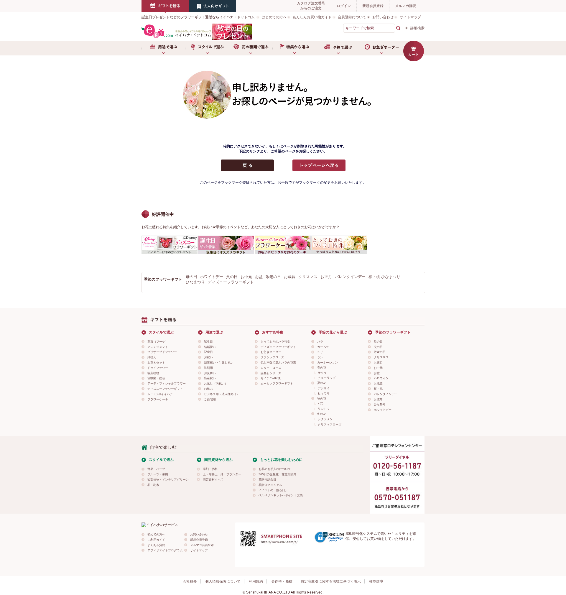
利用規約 (256, 581)
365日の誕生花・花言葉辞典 (277, 474)
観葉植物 (153, 373)
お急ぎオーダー (381, 48)
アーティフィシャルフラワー (166, 383)
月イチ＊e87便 (271, 378)
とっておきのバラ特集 (275, 341)
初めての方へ (156, 534)
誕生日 (208, 341)
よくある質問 (156, 545)
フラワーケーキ (157, 399)
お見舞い (210, 373)
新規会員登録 (373, 6)
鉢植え (151, 357)
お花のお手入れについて (275, 469)
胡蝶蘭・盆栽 (156, 378)
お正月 (326, 277)
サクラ (322, 372)
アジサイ (324, 388)
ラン (320, 357)
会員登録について (352, 17)
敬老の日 (273, 277)
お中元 (246, 277)
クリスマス (307, 277)
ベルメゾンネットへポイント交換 (281, 495)
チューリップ (326, 377)
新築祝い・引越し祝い (218, 362)
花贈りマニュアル (270, 484)
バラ (320, 341)
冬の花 (321, 413)
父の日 (232, 277)
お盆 (259, 277)
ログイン (344, 6)
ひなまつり (195, 282)
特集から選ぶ (294, 48)
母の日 (191, 277)
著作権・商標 (281, 581)
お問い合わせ (383, 17)
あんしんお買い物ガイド (312, 17)
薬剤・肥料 (210, 469)
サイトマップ (410, 17)
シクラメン (325, 419)
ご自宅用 (210, 399)
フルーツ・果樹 (157, 474)
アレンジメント (157, 347)
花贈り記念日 (267, 479)
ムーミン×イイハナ (160, 394)
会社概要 (190, 581)
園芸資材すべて (213, 479)
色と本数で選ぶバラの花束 (278, 362)
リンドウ (324, 408)
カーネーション (327, 362)
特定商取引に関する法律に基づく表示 (331, 581)
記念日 (208, 352)
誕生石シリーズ (271, 373)
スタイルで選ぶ (207, 48)
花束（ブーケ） (157, 341)
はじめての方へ (274, 17)
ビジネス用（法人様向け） (221, 394)
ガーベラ (323, 347)
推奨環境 (376, 581)
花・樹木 (153, 484)
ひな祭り (380, 404)
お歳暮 (289, 277)
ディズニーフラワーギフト (231, 282)
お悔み (208, 388)
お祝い (208, 357)
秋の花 (321, 398)
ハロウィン (381, 378)
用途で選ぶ (163, 48)
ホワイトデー (211, 277)
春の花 (321, 367)
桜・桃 (378, 388)
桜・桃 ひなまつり (384, 277)
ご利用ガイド (156, 539)
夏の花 (321, 382)
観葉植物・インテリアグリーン (168, 479)
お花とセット (156, 362)
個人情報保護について (223, 581)
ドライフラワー (157, 367)
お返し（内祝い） (216, 383)
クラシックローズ (272, 357)
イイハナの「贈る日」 (273, 490)
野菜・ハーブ (156, 469)
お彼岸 (378, 399)
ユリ (320, 352)
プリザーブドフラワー (162, 352)
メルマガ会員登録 (202, 545)
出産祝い (210, 378)
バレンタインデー (350, 277)
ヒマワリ (324, 393)
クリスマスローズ (329, 424)
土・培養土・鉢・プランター (222, 474)
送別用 (208, 367)
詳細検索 (417, 28)
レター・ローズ (271, 367)
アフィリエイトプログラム (165, 550)
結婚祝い (210, 347)
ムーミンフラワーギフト (277, 383)
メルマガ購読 (405, 6)
